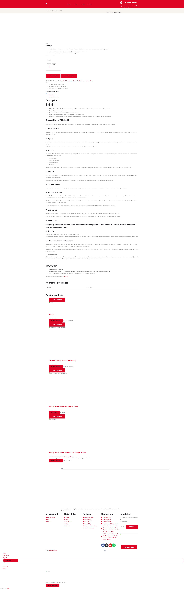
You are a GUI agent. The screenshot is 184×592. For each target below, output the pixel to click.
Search (180, 560)
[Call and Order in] (121, 2)
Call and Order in (127, 1)
